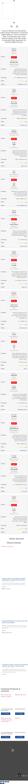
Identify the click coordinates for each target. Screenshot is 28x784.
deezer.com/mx (23, 246)
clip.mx (25, 368)
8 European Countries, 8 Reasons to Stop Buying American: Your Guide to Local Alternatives (15, 665)
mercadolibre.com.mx (22, 84)
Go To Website (5, 713)
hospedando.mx (23, 450)
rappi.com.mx (24, 165)
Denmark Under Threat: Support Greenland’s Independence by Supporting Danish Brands (13, 579)
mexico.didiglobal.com (22, 205)
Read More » (4, 586)
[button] (14, 22)
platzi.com (24, 532)
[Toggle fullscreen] (3, 781)
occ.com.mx (24, 491)
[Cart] (11, 26)
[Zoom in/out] (1, 781)
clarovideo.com (23, 125)
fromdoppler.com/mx (22, 409)
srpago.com (24, 287)
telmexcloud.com (23, 327)
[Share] (6, 781)
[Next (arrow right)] (3, 783)
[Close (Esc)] (8, 781)
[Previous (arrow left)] (1, 783)
